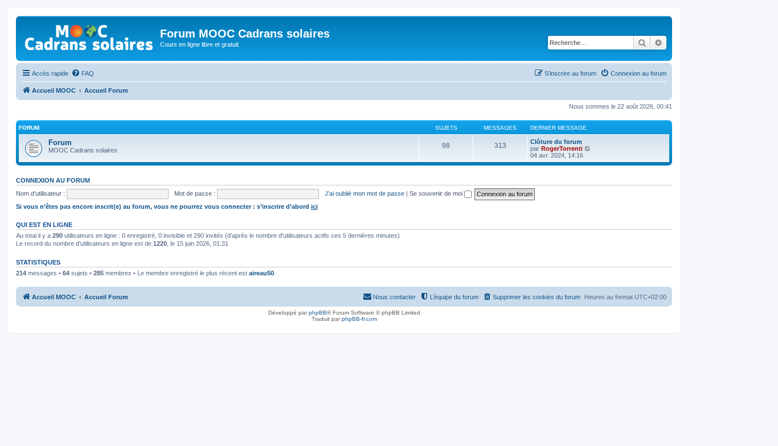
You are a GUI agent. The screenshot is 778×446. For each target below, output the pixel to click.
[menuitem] (82, 73)
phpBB (318, 312)
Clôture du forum (556, 141)
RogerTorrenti (562, 148)
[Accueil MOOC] (89, 35)
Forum (60, 142)
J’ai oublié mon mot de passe (364, 193)
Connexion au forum (53, 180)
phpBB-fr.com (359, 319)
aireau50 (261, 273)
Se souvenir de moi (437, 193)
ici (314, 206)
